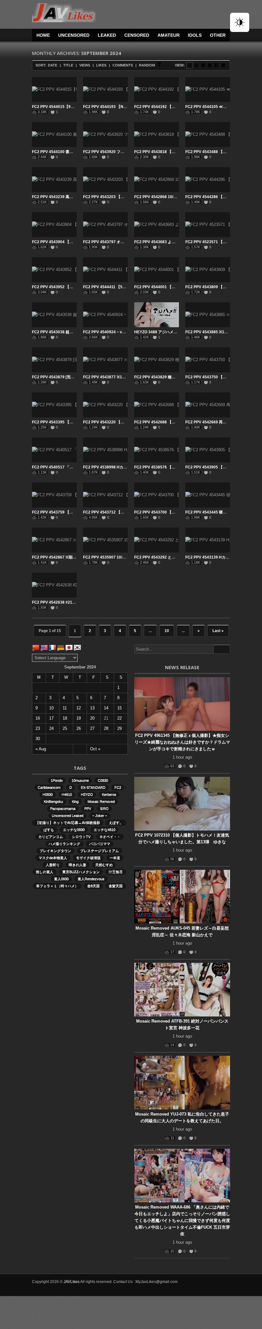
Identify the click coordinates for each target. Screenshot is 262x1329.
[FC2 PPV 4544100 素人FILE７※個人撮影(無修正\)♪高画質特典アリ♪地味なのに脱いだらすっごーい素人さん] (54, 134)
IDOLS (195, 35)
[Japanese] (69, 648)
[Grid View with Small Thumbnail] (196, 65)
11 (65, 708)
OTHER (218, 35)
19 (78, 718)
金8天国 (93, 886)
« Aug (40, 748)
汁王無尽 (116, 872)
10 (167, 631)
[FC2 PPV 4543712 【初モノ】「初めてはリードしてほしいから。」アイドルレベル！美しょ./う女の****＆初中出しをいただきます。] (105, 495)
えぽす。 (116, 822)
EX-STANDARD (93, 787)
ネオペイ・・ (109, 836)
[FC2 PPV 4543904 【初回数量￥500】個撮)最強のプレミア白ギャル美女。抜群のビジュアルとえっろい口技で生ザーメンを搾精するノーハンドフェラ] (54, 224)
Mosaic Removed (101, 801)
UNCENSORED (73, 35)
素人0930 (61, 879)
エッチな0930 (74, 829)
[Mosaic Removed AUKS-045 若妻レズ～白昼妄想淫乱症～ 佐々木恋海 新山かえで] (182, 896)
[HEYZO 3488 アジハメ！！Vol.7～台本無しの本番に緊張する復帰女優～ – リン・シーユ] (156, 314)
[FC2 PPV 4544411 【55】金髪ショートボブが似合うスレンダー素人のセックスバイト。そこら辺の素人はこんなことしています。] (105, 269)
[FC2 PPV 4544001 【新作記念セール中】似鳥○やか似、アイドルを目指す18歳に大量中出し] (156, 269)
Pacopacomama (62, 808)
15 (119, 708)
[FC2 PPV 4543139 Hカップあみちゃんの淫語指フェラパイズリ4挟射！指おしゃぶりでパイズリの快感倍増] (207, 540)
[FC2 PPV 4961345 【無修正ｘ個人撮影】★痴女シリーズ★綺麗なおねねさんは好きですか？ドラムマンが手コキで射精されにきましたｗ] (182, 704)
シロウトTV (81, 836)
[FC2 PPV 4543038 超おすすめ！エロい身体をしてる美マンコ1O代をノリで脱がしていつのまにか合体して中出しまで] (54, 314)
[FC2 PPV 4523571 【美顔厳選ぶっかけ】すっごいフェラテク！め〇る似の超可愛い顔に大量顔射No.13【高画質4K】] (207, 224)
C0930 (103, 780)
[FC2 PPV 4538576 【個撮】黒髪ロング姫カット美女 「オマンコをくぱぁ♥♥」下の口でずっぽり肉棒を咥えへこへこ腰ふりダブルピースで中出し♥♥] (156, 450)
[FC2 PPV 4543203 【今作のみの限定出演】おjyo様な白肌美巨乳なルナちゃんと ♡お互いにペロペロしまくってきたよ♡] (105, 179)
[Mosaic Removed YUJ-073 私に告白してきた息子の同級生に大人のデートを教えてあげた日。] (182, 1082)
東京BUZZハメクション (81, 872)
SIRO (104, 808)
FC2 (117, 787)
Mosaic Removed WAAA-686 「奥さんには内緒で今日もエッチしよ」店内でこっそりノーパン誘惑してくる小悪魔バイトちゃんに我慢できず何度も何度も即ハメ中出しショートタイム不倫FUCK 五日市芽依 (182, 1220)
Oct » (95, 748)
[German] (61, 648)
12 (78, 708)
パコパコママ (99, 844)
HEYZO (87, 794)
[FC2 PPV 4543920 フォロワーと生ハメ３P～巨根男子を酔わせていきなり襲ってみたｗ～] (105, 134)
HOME (43, 35)
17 (51, 718)
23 (37, 728)
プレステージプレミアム (99, 851)
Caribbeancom (49, 787)
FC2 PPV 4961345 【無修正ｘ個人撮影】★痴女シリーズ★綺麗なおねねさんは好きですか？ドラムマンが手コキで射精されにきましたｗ (182, 742)
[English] (44, 648)
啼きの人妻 (77, 865)
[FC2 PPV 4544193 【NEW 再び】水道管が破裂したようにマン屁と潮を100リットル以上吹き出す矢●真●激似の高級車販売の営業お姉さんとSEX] (105, 89)
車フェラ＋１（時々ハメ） (57, 886)
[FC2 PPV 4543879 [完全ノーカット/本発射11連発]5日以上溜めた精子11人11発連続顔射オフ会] (54, 359)
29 (119, 728)
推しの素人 (44, 872)
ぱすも (48, 829)
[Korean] (77, 648)
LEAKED (107, 35)
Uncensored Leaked (67, 815)
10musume (80, 780)
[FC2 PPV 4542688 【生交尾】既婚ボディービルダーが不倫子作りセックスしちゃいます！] (156, 404)
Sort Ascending (159, 65)
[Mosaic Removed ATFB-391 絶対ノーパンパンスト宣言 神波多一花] (182, 989)
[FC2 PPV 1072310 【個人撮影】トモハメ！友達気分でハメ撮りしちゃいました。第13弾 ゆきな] (182, 803)
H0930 (47, 794)
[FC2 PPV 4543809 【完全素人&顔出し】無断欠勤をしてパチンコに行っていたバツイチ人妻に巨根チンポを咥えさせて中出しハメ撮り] (207, 269)
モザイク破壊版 (88, 858)
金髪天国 (116, 886)
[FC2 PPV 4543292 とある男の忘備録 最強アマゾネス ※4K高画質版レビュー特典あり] (156, 540)
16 (37, 718)
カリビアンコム (50, 836)
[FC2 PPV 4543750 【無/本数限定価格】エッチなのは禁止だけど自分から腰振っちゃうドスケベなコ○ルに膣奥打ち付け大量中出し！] (207, 359)
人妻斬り (53, 865)
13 (92, 708)
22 (119, 718)
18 (65, 718)
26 (78, 728)
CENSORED (136, 35)
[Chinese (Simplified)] (36, 648)
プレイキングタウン (55, 851)
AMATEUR (169, 35)
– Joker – (99, 815)
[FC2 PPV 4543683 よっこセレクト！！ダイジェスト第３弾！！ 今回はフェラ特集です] (156, 224)
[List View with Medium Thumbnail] (216, 65)
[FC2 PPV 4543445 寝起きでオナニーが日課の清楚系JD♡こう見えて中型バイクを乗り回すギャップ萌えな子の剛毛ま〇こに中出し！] (207, 495)
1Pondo (57, 780)
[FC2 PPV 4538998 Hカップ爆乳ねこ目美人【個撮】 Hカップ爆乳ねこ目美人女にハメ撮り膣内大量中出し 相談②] (105, 450)
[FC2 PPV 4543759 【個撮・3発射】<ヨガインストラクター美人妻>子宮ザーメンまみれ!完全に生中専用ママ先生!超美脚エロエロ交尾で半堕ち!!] (54, 495)
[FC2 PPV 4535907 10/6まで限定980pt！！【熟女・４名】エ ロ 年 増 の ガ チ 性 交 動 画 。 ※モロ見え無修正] (105, 540)
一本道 (115, 858)
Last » (218, 631)
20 (92, 718)
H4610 (67, 794)
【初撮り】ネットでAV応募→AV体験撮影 (67, 822)
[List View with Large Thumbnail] (223, 65)
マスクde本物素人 (53, 858)
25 (65, 728)
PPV (87, 808)
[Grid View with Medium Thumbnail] (203, 65)
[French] (52, 648)
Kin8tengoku (53, 801)
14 (106, 708)
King (75, 801)
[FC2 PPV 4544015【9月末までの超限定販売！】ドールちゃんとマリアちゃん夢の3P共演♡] (54, 89)
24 (51, 728)
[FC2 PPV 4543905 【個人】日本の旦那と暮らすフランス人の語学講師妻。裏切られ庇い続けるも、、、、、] (207, 450)
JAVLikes (72, 1281)
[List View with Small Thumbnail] (209, 65)
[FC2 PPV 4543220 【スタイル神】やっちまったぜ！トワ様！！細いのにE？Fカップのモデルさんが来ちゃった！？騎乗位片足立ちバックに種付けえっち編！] (105, 404)
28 (106, 728)
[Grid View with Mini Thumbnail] (189, 65)
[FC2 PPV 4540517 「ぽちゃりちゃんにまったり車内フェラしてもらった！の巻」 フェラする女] (54, 450)
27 (92, 728)
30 (37, 738)
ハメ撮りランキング (64, 844)
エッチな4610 (104, 829)
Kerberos (109, 794)
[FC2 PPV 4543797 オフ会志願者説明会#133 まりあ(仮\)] (105, 224)
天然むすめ (104, 865)
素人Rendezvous (91, 879)
